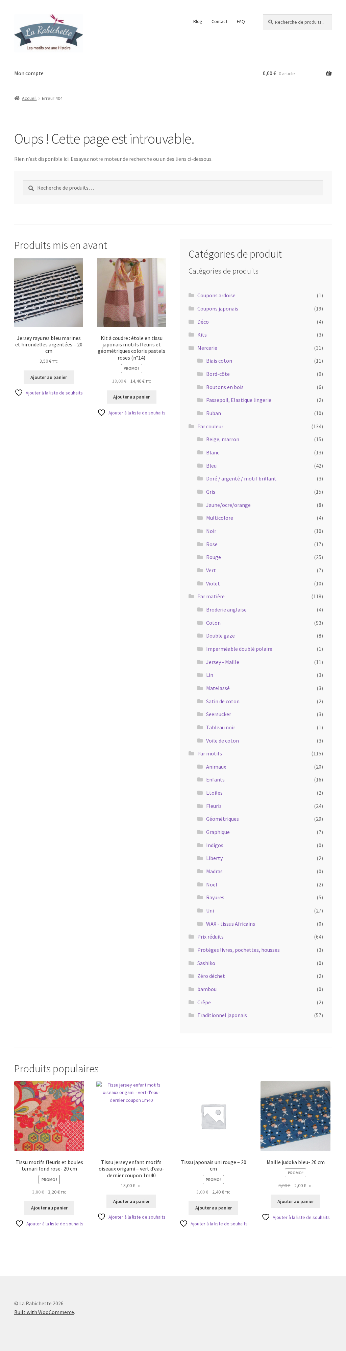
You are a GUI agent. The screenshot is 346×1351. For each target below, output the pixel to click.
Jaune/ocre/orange (228, 504)
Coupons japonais (217, 308)
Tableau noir (220, 727)
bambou (207, 989)
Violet (213, 583)
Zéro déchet (211, 975)
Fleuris (214, 805)
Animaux (216, 766)
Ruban (213, 413)
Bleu (211, 465)
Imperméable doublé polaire (239, 648)
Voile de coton (222, 740)
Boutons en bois (225, 387)
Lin (209, 674)
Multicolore (219, 517)
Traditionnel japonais (222, 1015)
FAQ (241, 21)
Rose (212, 544)
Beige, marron (222, 439)
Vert (211, 570)
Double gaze (220, 635)
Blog (197, 21)
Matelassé (218, 688)
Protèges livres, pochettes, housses (238, 949)
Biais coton (219, 360)
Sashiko (206, 963)
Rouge (213, 557)
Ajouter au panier (48, 377)
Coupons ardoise (216, 295)
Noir (211, 531)
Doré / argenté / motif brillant (241, 478)
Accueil (29, 98)
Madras (214, 871)
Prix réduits (210, 936)
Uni (210, 910)
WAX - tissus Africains (230, 923)
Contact (219, 21)
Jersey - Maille (222, 662)
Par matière (211, 596)
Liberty (214, 858)
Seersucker (218, 714)
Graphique (218, 832)
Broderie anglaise (226, 609)
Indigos (214, 845)
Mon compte (29, 73)
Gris (210, 491)
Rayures (215, 897)
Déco (203, 321)
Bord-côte (218, 373)
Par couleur (210, 426)
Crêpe (204, 1002)
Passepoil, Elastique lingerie (238, 399)
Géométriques (222, 818)
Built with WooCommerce (44, 1312)
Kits (202, 334)
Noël (211, 884)
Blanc (212, 452)
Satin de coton (223, 701)
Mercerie (207, 347)
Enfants (215, 779)
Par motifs (209, 753)
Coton (213, 622)
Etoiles (214, 792)
